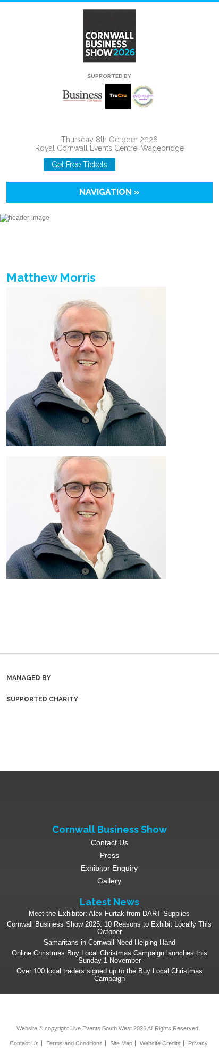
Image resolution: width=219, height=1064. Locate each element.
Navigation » (109, 192)
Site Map (121, 1043)
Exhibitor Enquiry (109, 868)
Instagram (148, 164)
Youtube (166, 164)
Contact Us (109, 842)
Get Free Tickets (79, 164)
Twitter (116, 1011)
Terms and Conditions (74, 1043)
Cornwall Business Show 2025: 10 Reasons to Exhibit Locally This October (109, 928)
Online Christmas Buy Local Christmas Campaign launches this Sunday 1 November (109, 956)
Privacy (198, 1043)
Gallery (109, 881)
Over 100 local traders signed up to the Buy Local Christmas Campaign (109, 975)
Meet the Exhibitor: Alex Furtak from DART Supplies (109, 914)
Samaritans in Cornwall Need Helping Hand (109, 942)
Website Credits (160, 1043)
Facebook (131, 164)
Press (109, 855)
